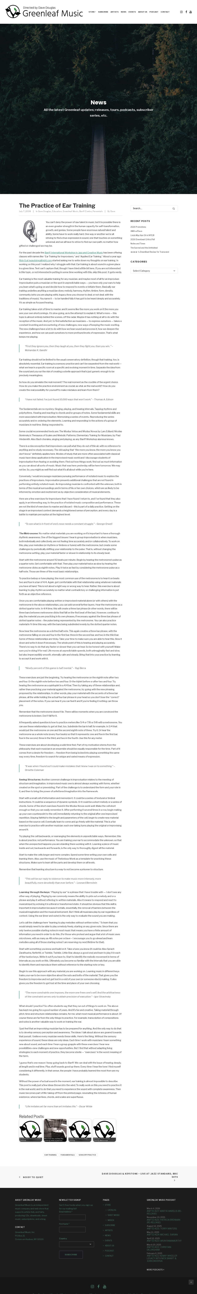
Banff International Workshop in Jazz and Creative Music (74, 252)
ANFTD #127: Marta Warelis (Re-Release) (164, 1212)
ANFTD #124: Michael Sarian (162, 1234)
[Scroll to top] (191, 1282)
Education (57, 211)
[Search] (154, 208)
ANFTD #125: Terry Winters (162, 1228)
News (123, 12)
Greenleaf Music (70, 211)
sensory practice (87, 1155)
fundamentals (68, 1155)
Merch (111, 1220)
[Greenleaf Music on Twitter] (98, 1287)
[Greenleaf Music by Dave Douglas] (44, 12)
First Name (64, 1224)
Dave (113, 211)
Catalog (112, 1210)
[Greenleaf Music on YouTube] (104, 1287)
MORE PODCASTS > (155, 1270)
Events (132, 12)
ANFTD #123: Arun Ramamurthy (164, 1241)
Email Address (65, 1212)
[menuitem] (92, 12)
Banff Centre (85, 211)
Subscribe (103, 12)
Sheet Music (114, 1215)
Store (108, 1205)
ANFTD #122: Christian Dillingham (159, 1248)
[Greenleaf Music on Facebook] (92, 1287)
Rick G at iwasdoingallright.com (35, 260)
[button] (181, 12)
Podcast (153, 12)
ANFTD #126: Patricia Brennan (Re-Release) (163, 1221)
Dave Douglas (44, 211)
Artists (115, 12)
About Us (142, 12)
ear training (50, 1155)
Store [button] (92, 12)
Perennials (98, 211)
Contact (165, 12)
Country (63, 1238)
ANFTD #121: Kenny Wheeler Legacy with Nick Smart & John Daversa (162, 1258)
